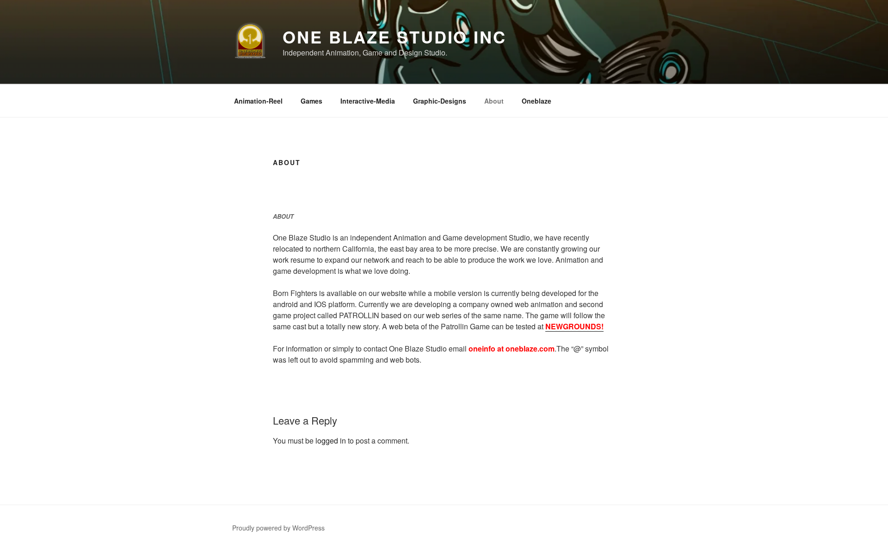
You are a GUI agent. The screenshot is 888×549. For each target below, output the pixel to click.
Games (311, 100)
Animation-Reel (258, 100)
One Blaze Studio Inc (394, 37)
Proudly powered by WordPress (278, 527)
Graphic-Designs (439, 100)
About (494, 100)
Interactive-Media (367, 100)
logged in (330, 440)
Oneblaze (536, 100)
